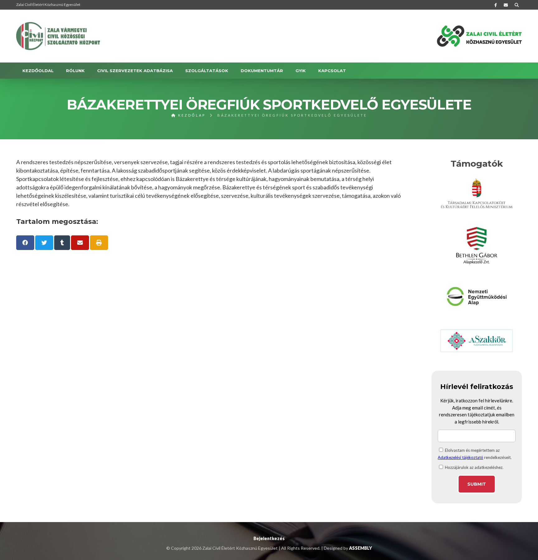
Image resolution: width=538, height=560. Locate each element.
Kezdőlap (190, 115)
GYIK (300, 70)
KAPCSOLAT (332, 70)
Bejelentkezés (269, 538)
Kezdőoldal (38, 70)
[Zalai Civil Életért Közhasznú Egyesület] (58, 36)
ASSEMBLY (360, 548)
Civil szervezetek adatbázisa (135, 70)
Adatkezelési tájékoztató (460, 457)
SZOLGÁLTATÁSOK (206, 70)
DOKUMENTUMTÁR (262, 70)
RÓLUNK (75, 70)
